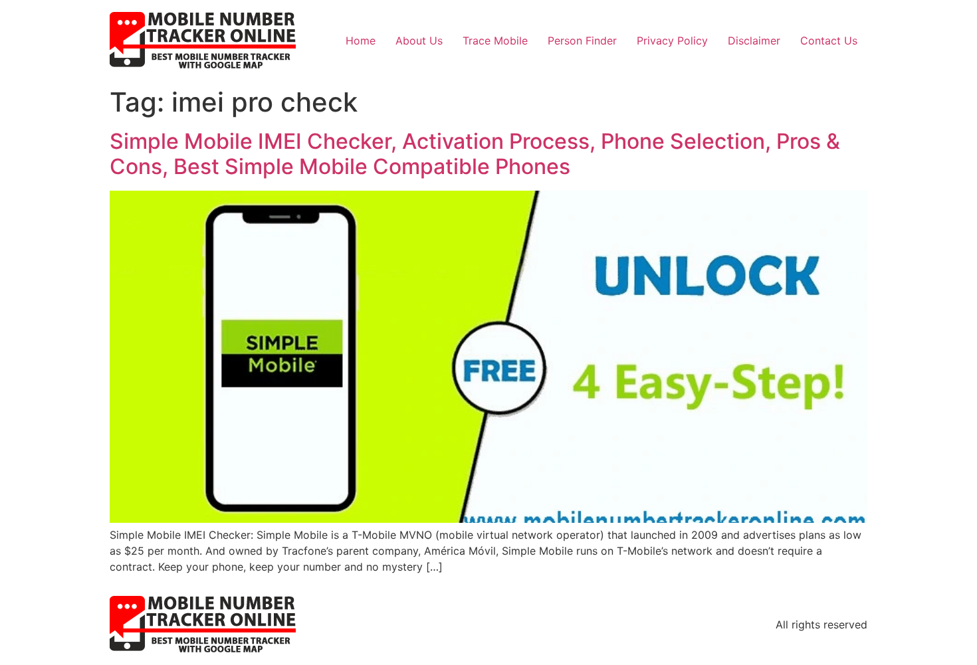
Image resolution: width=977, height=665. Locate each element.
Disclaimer (754, 40)
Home (361, 40)
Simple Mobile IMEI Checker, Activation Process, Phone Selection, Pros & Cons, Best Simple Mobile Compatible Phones (475, 153)
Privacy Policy (672, 40)
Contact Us (828, 40)
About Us (419, 40)
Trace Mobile (495, 40)
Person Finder (582, 40)
